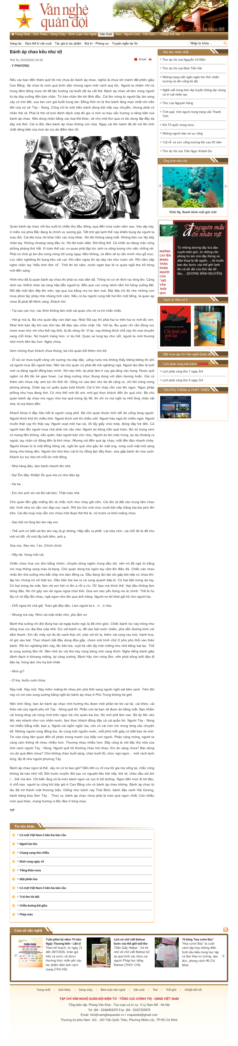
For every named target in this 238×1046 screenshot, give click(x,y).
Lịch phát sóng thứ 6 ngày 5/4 (182, 380)
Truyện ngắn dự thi (125, 43)
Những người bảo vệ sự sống (182, 133)
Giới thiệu (40, 34)
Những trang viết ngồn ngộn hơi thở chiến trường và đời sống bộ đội (190, 79)
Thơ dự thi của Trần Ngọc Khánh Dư (187, 151)
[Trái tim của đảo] (210, 326)
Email (142, 59)
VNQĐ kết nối (170, 34)
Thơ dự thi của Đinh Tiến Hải (182, 68)
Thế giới (149, 34)
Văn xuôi (106, 34)
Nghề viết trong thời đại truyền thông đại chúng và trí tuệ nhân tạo (194, 92)
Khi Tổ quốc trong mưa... (179, 125)
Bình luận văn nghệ (82, 34)
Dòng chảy (57, 34)
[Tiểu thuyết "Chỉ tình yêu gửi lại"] (176, 326)
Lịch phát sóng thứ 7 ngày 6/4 (182, 371)
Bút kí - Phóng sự (97, 43)
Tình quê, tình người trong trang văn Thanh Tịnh (191, 114)
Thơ (118, 34)
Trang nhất (43, 989)
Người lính (131, 34)
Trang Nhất (22, 34)
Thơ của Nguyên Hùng (177, 103)
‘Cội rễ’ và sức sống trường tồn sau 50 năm (192, 142)
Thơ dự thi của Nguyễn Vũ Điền (183, 59)
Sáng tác (16, 43)
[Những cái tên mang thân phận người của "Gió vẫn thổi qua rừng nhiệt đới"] (168, 230)
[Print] (150, 59)
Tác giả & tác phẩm (68, 43)
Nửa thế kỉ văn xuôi (38, 43)
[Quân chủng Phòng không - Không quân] (176, 407)
